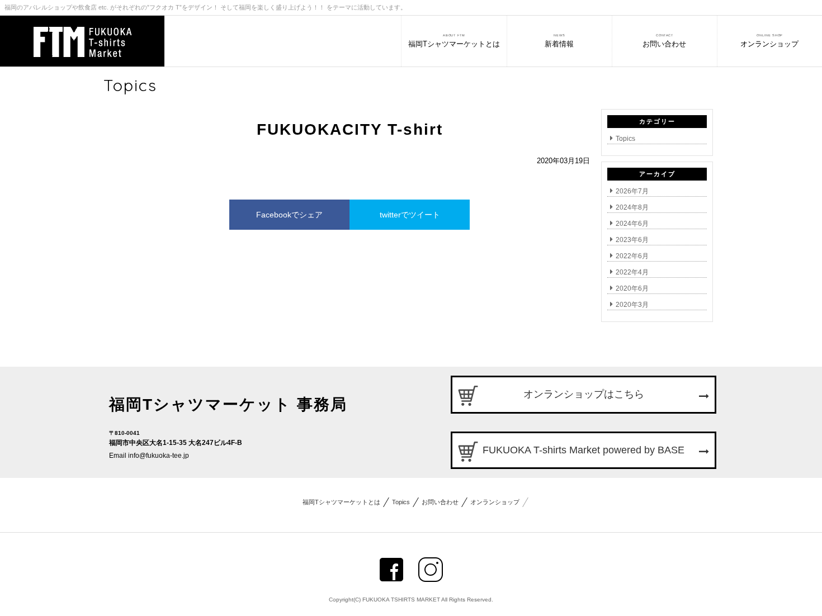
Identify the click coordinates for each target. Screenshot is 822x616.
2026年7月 (632, 191)
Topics (625, 139)
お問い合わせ (440, 502)
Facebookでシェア (289, 214)
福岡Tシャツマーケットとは (341, 502)
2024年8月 (632, 207)
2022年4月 (632, 272)
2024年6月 (632, 224)
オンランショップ (494, 502)
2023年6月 (632, 240)
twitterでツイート (410, 214)
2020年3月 (632, 305)
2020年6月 (632, 288)
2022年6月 (632, 256)
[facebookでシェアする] (391, 570)
